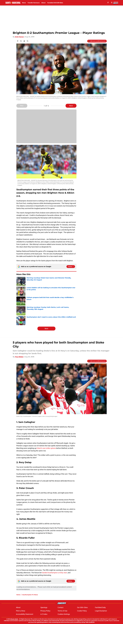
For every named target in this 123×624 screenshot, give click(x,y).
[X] (111, 2)
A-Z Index (43, 614)
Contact (60, 607)
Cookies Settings (64, 614)
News (24, 3)
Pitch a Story (20, 611)
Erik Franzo (19, 37)
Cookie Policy (82, 611)
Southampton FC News (30, 595)
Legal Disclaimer (101, 611)
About (43, 3)
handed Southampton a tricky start (54, 573)
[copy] (27, 41)
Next (71, 106)
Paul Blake (19, 357)
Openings (43, 607)
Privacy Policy (45, 611)
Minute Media (14, 619)
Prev (21, 106)
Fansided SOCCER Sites (55, 3)
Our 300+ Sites (82, 607)
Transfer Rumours (34, 3)
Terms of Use (62, 611)
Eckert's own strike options (46, 448)
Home (18, 595)
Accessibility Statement (24, 614)
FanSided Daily (100, 607)
